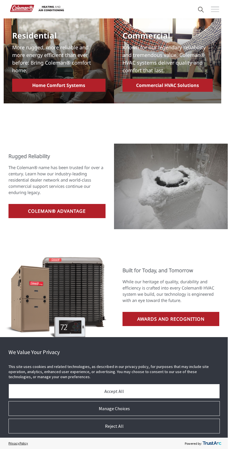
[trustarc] (212, 443)
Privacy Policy (18, 443)
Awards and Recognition (171, 319)
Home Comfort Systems (58, 85)
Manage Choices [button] (114, 408)
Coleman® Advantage (57, 211)
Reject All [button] (114, 426)
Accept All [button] (114, 391)
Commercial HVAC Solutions (167, 85)
